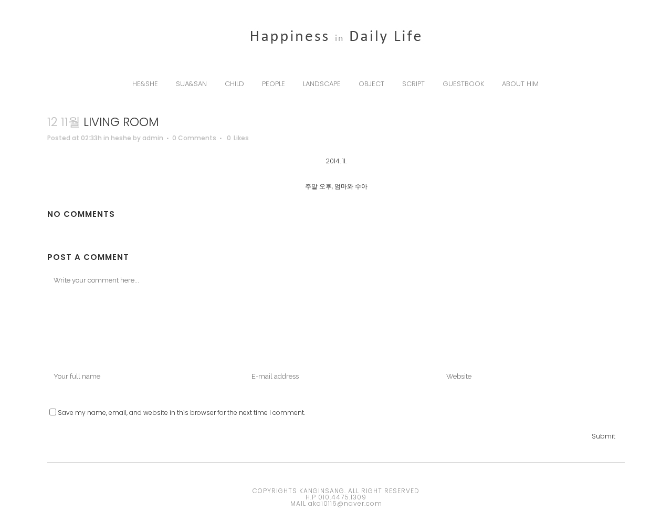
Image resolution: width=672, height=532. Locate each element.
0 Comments (194, 137)
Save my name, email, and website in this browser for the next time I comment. (181, 412)
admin (152, 137)
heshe (121, 137)
